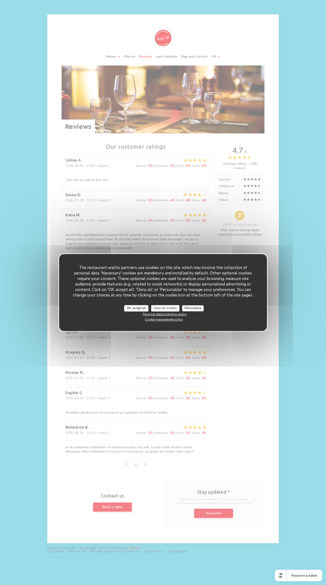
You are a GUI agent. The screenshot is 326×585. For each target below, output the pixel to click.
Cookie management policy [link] (164, 319)
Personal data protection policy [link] (165, 314)
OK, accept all (136, 308)
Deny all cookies (165, 308)
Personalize (192, 308)
